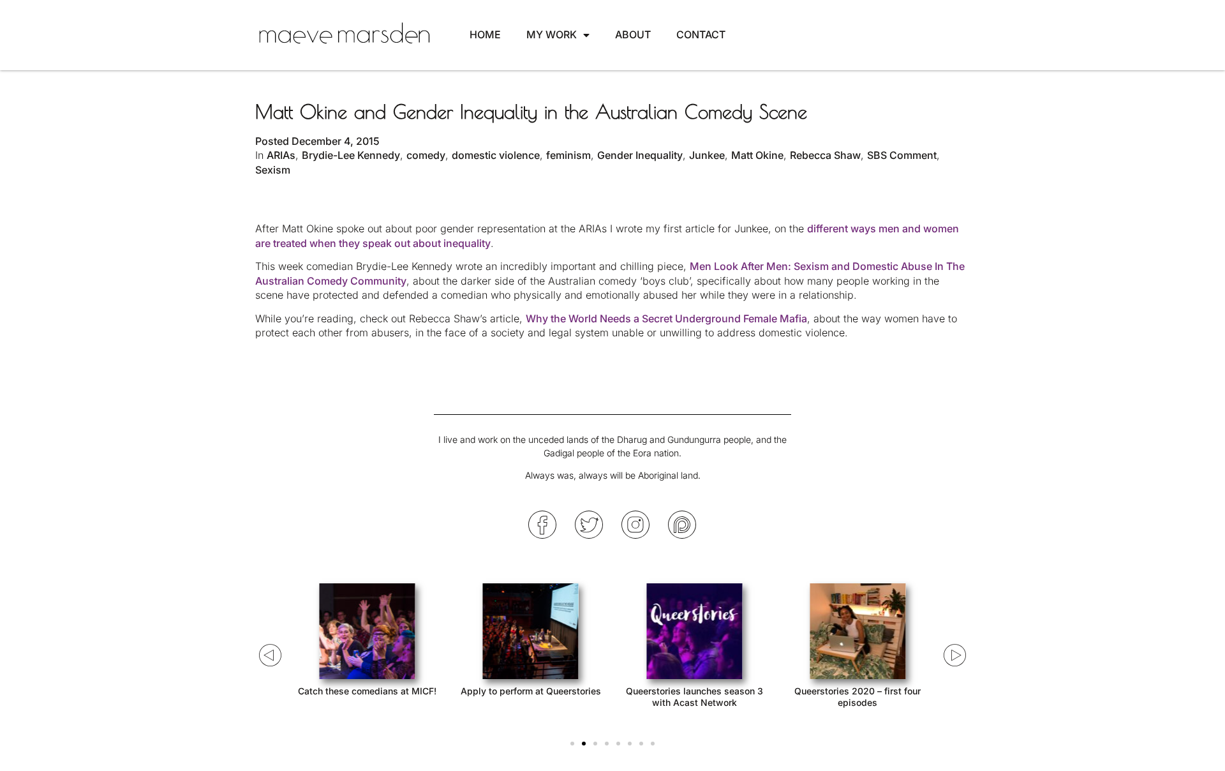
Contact (700, 34)
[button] (572, 743)
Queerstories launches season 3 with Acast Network (694, 696)
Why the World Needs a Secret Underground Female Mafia (666, 318)
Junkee (707, 155)
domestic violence (496, 155)
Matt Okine (757, 155)
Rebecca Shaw (825, 155)
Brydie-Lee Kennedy (351, 155)
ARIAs (281, 155)
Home (485, 34)
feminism (568, 155)
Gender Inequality (640, 155)
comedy (425, 155)
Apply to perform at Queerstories (531, 690)
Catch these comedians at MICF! (367, 690)
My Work (551, 34)
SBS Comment (902, 155)
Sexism (272, 169)
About (633, 34)
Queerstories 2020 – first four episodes (857, 696)
